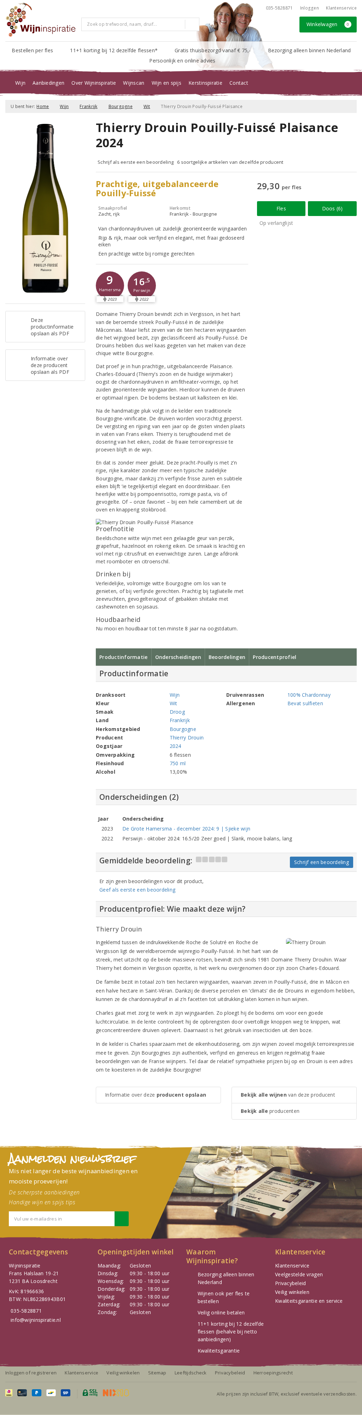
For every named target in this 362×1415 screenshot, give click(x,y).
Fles (281, 208)
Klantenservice (341, 8)
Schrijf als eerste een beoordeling (136, 162)
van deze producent (288, 1094)
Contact (238, 82)
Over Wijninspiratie (93, 82)
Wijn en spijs (166, 82)
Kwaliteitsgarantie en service (309, 1300)
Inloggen (309, 8)
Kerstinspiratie (205, 82)
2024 (175, 746)
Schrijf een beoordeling (321, 862)
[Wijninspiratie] (40, 19)
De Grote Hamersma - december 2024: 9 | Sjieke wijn (186, 828)
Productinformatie (123, 657)
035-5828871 (279, 8)
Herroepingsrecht (273, 1372)
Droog (177, 711)
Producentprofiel (274, 657)
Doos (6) (332, 208)
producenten (270, 1111)
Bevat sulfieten (305, 703)
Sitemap (157, 1372)
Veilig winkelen (292, 1292)
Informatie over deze (155, 1094)
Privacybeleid (290, 1283)
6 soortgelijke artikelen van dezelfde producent (230, 162)
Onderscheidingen (178, 657)
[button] (110, 285)
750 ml (178, 763)
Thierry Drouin (187, 737)
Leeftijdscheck (191, 1372)
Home (42, 106)
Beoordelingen (227, 657)
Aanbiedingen (48, 82)
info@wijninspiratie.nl (36, 1320)
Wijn (20, 82)
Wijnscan (133, 82)
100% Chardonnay (309, 694)
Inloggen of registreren (31, 1372)
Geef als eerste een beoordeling (137, 889)
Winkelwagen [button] (327, 24)
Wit (147, 106)
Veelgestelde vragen (299, 1274)
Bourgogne (121, 106)
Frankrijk (88, 106)
